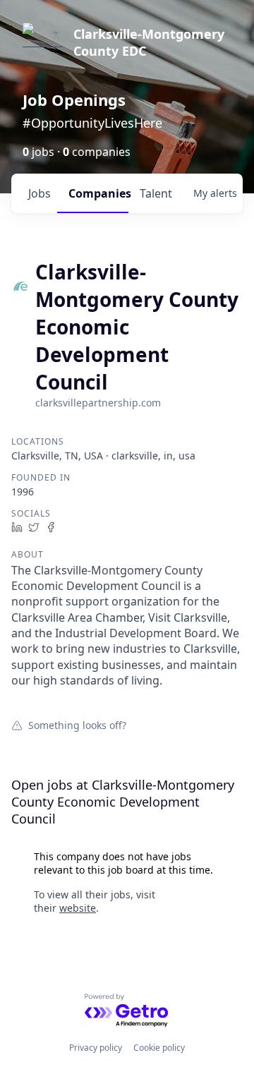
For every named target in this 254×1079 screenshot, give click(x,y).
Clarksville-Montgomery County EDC (148, 42)
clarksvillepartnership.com (98, 403)
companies (98, 193)
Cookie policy (159, 1048)
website (77, 908)
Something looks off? (77, 724)
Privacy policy (95, 1048)
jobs (39, 193)
